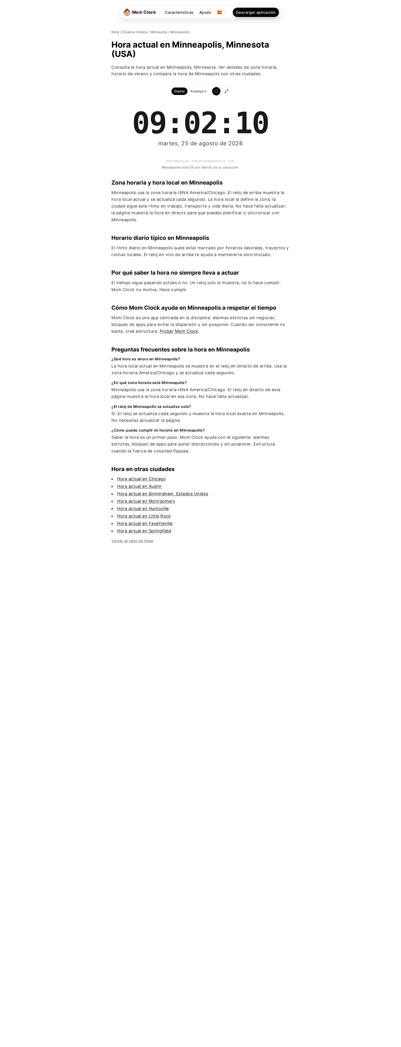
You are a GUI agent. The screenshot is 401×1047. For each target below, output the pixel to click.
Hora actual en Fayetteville (145, 523)
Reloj (115, 32)
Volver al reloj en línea (132, 540)
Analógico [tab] (198, 91)
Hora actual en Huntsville (143, 508)
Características (179, 12)
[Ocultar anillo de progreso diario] (216, 91)
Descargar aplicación (256, 12)
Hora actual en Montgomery (146, 501)
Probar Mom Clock (179, 331)
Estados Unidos (134, 32)
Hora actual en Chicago (141, 478)
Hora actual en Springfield (144, 530)
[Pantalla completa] (226, 91)
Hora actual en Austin (139, 486)
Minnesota (159, 32)
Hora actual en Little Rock (144, 516)
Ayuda (205, 12)
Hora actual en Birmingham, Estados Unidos (162, 493)
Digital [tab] (179, 91)
